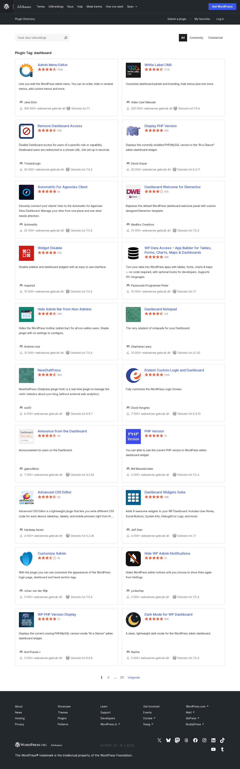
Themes (63, 712)
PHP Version (154, 431)
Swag (148, 724)
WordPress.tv (110, 724)
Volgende (134, 677)
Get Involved (151, 706)
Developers (107, 718)
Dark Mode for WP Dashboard (168, 614)
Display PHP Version (161, 126)
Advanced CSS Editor (55, 492)
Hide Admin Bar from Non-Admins (65, 309)
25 (122, 677)
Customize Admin (52, 553)
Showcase (64, 706)
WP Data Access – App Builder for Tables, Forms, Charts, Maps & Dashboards (178, 250)
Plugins (62, 718)
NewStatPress (49, 370)
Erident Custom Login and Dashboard (174, 370)
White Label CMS (158, 65)
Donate (149, 718)
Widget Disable (50, 248)
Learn (103, 706)
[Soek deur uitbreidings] (66, 37)
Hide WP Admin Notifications (167, 553)
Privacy (19, 724)
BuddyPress (195, 724)
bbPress (193, 718)
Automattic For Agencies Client (63, 187)
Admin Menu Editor (53, 65)
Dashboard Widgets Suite (165, 492)
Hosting (20, 718)
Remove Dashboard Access (60, 126)
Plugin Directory (25, 18)
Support (105, 712)
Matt (190, 712)
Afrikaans (56, 745)
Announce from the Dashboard (62, 431)
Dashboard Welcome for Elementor (173, 187)
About (18, 706)
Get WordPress (222, 6)
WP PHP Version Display (57, 614)
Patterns (63, 724)
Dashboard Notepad (161, 309)
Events (147, 712)
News (18, 712)
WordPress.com (197, 706)
